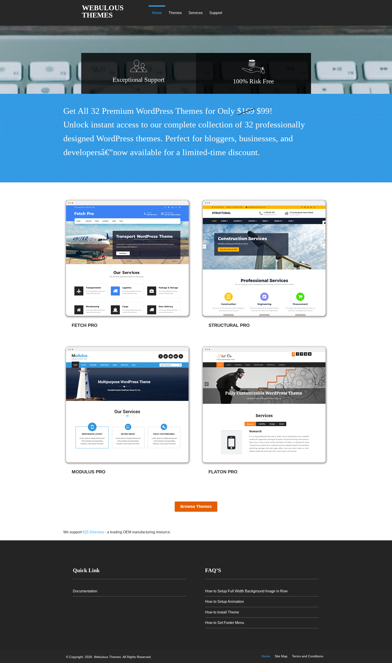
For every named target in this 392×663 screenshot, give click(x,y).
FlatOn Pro (223, 471)
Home (157, 13)
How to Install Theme (222, 612)
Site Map (281, 656)
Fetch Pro (85, 325)
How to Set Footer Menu (224, 623)
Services (196, 13)
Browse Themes (196, 506)
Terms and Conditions (307, 656)
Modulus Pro (88, 471)
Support (215, 13)
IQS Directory (93, 532)
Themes (175, 13)
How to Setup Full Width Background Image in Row (246, 591)
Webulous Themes (103, 11)
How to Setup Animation (224, 601)
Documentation (85, 591)
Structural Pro (229, 325)
